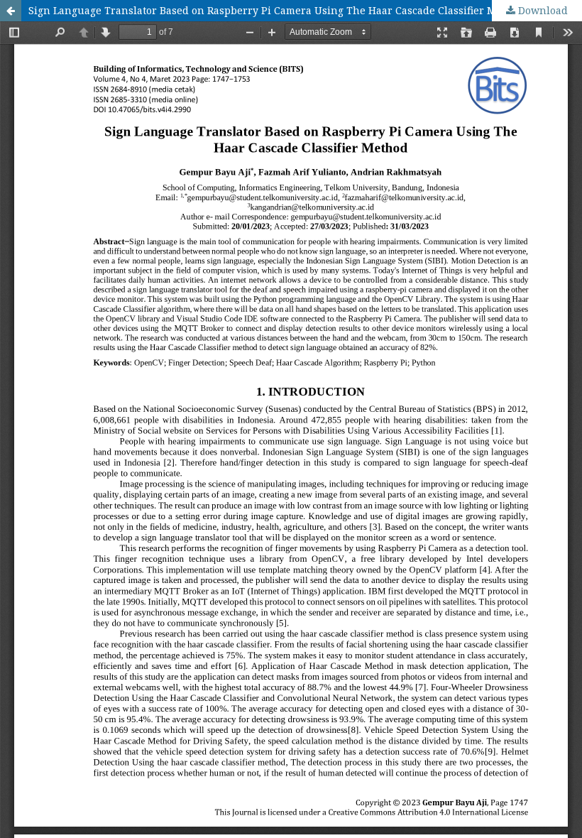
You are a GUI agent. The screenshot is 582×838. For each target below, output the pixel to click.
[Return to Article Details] (10, 10)
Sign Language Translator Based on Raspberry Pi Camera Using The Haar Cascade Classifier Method (276, 10)
